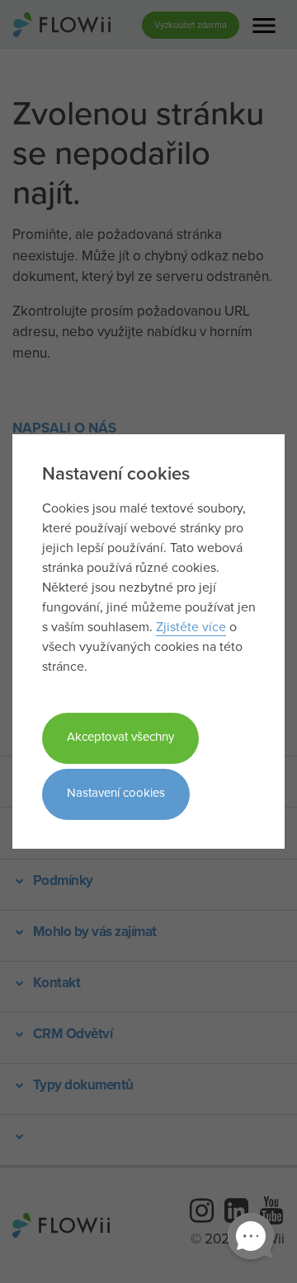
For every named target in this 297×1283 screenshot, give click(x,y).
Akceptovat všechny (120, 736)
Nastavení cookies (116, 792)
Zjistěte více (191, 626)
